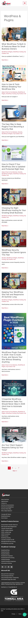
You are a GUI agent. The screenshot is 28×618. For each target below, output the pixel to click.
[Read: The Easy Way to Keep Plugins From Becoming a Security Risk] (14, 113)
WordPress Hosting (18, 51)
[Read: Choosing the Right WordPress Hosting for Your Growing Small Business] (14, 196)
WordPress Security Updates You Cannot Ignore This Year (14, 252)
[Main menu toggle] (24, 3)
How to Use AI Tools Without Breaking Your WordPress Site (11, 86)
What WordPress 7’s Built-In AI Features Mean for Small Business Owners (14, 46)
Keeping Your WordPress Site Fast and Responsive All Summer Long (13, 294)
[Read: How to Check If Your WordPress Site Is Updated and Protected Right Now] (14, 153)
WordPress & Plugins (7, 51)
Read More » (5, 60)
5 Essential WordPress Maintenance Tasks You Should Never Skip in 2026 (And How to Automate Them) (13, 404)
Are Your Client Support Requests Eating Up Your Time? (12, 447)
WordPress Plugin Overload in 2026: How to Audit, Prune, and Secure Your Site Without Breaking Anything (14, 357)
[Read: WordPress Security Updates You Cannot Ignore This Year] (14, 239)
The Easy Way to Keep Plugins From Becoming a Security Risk (13, 126)
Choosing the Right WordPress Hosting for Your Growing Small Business (14, 210)
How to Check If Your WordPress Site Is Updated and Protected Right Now (13, 166)
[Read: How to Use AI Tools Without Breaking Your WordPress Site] (14, 73)
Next (15, 471)
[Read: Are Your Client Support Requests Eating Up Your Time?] (14, 434)
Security (20, 132)
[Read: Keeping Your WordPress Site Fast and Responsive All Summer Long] (14, 281)
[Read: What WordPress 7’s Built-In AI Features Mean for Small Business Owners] (14, 34)
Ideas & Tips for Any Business (9, 92)
